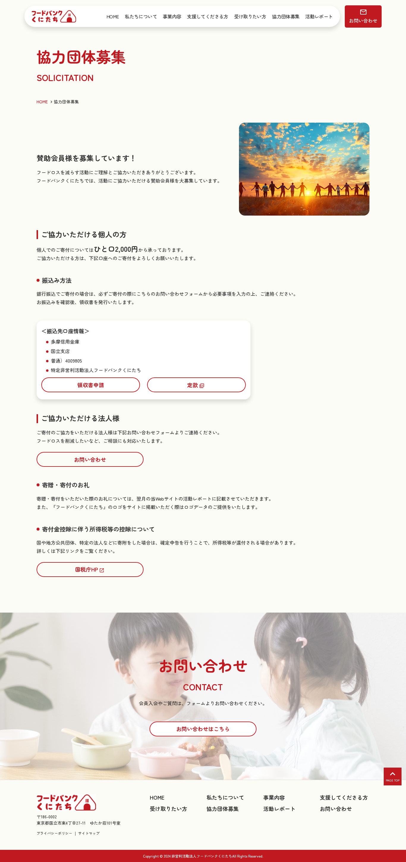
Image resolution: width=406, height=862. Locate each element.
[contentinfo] (203, 821)
